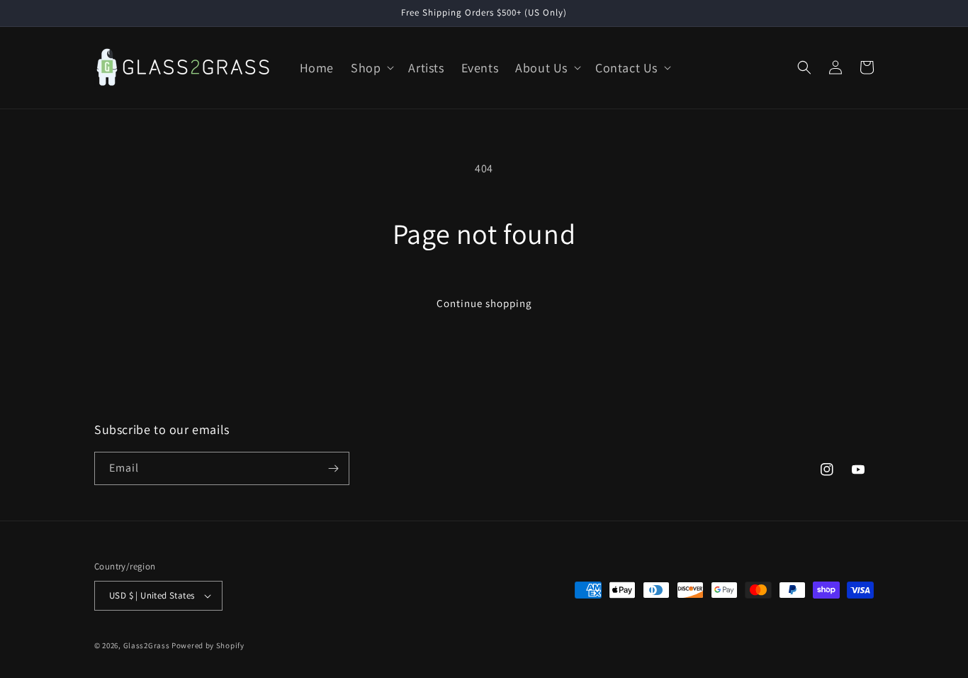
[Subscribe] (333, 468)
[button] (371, 67)
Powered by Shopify (207, 645)
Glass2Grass (146, 645)
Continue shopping (484, 303)
